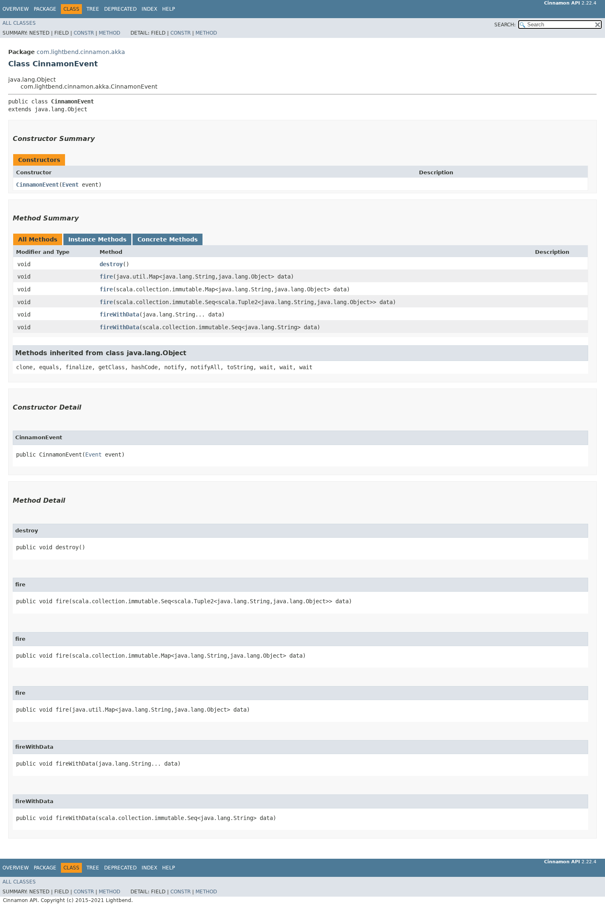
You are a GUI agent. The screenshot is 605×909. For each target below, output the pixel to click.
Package (45, 9)
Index (149, 9)
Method (109, 33)
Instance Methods (97, 239)
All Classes (19, 23)
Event (70, 184)
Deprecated (120, 9)
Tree (92, 9)
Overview (15, 9)
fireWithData (119, 314)
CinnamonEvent (37, 184)
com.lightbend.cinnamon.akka (81, 52)
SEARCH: (505, 25)
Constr (84, 33)
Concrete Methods (167, 239)
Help (168, 9)
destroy (111, 264)
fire (106, 276)
